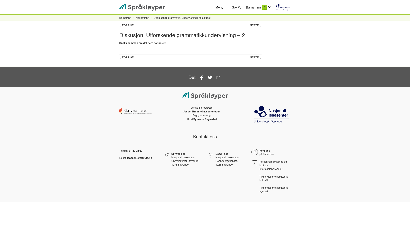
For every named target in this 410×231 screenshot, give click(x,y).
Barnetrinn (125, 18)
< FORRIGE (126, 25)
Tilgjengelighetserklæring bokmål (273, 178)
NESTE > (256, 25)
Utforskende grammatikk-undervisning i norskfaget (182, 18)
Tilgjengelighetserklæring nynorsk (273, 189)
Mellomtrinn (142, 18)
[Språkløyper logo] (142, 7)
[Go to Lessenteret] (283, 7)
